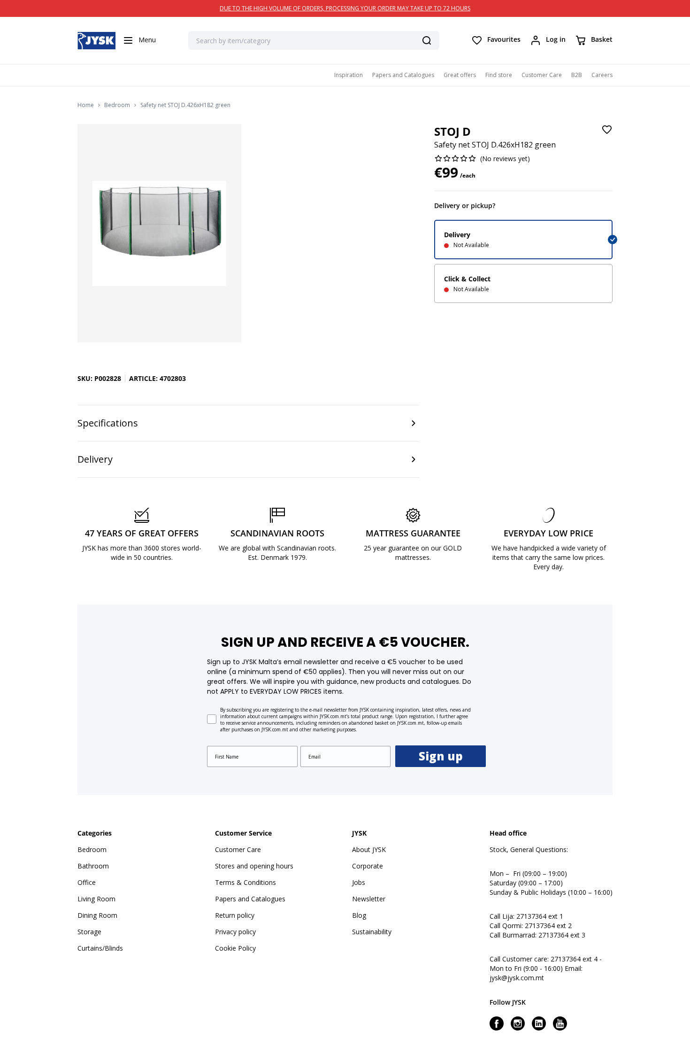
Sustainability (371, 931)
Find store (498, 75)
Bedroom (117, 105)
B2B (576, 75)
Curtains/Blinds (100, 948)
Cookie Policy (235, 948)
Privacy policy (235, 931)
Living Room (96, 898)
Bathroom (93, 865)
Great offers (460, 75)
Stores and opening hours (254, 865)
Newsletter (368, 898)
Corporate (367, 865)
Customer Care (541, 75)
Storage (89, 931)
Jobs (358, 882)
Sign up (441, 756)
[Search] (426, 40)
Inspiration (348, 75)
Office (86, 882)
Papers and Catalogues (403, 75)
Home (85, 105)
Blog (359, 915)
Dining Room (97, 915)
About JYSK (369, 849)
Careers (602, 75)
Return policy (234, 915)
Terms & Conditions (245, 882)
